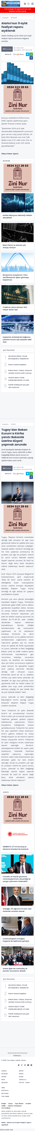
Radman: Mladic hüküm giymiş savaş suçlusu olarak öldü (17, 10)
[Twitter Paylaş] (27, 54)
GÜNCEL (13, 424)
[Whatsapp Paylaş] (31, 54)
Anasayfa (5, 18)
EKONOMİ (14, 18)
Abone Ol (8, 54)
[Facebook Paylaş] (31, 58)
